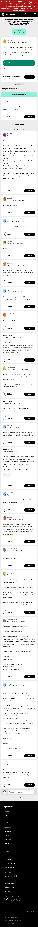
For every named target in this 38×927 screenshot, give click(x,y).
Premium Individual (10, 876)
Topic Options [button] (18, 84)
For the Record (9, 823)
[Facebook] (18, 898)
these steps (23, 8)
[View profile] (4, 41)
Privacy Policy (7, 914)
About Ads (7, 917)
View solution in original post (12, 109)
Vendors (7, 847)
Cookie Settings (16, 914)
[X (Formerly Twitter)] (12, 898)
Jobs (6, 819)
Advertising (8, 839)
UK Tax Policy (18, 920)
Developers (8, 835)
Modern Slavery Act (8, 920)
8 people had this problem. (11, 76)
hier (4, 726)
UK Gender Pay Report (9, 923)
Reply (30, 77)
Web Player (8, 860)
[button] (34, 41)
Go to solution (19, 32)
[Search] (26, 14)
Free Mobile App (9, 863)
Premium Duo (8, 880)
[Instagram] (6, 898)
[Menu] (34, 14)
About (6, 815)
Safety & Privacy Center (14, 912)
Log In (30, 14)
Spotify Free (8, 891)
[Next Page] (23, 129)
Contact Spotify (9, 867)
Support (7, 856)
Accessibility (14, 917)
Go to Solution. (14, 63)
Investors (7, 843)
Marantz (11, 69)
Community (10, 14)
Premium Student (10, 888)
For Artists (7, 832)
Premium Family (9, 884)
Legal (5, 912)
